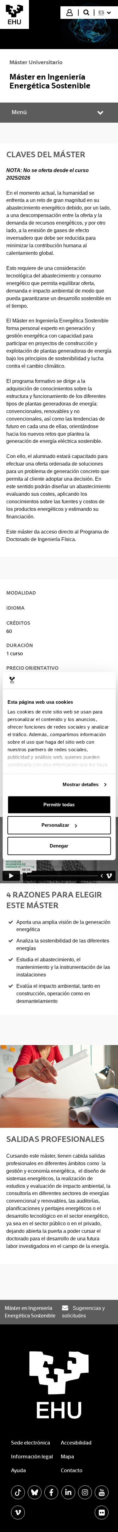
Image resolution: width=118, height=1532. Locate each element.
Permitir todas (59, 804)
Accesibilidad (76, 1443)
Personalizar (55, 825)
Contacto (71, 1470)
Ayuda (18, 1470)
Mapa (67, 1457)
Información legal (32, 1457)
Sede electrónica (30, 1443)
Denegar (59, 845)
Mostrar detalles (81, 784)
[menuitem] (105, 12)
